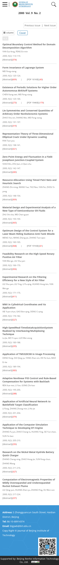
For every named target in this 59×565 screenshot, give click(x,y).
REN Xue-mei (8, 385)
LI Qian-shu (26, 164)
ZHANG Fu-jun (8, 431)
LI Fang (5, 408)
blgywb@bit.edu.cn (20, 526)
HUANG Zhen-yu (22, 490)
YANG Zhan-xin (32, 358)
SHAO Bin (6, 164)
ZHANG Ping (36, 490)
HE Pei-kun (45, 358)
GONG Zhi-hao (28, 385)
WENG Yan (7, 237)
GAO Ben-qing (22, 311)
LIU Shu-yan (19, 261)
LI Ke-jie (31, 408)
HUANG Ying (37, 431)
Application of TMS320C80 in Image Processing (28, 354)
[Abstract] (7, 59)
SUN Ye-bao (7, 436)
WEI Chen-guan (22, 214)
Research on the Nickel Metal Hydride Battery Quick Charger (28, 453)
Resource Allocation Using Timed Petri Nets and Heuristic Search (29, 181)
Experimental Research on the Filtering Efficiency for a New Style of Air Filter (24, 278)
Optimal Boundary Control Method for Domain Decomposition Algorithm (28, 46)
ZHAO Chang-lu (23, 431)
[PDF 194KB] (33, 102)
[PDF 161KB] (33, 79)
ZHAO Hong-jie (28, 459)
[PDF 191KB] (33, 245)
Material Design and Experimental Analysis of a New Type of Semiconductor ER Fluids (29, 209)
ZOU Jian (16, 164)
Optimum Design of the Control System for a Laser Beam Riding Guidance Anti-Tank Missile (28, 232)
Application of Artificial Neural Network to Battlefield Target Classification (26, 403)
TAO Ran (34, 187)
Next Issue (50, 25)
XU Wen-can (49, 490)
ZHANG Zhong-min (18, 408)
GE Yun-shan (50, 431)
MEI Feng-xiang (9, 71)
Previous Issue (32, 25)
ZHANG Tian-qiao (37, 237)
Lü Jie (4, 338)
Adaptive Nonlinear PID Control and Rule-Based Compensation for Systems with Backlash (29, 380)
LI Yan (18, 385)
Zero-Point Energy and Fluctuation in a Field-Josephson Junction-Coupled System (27, 158)
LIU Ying (18, 284)
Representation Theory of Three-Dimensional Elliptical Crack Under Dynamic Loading (27, 135)
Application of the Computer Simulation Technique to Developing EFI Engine (25, 426)
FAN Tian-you (8, 140)
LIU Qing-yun (8, 490)
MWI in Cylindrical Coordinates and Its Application (24, 306)
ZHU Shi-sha (8, 214)
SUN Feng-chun (43, 459)
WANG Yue (24, 187)
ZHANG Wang (8, 463)
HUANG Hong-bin (40, 284)
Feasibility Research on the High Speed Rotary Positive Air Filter (28, 255)
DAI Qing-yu (19, 358)
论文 (5, 38)
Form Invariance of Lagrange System (23, 67)
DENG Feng (7, 358)
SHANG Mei (21, 117)
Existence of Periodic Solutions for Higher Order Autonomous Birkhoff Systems (29, 89)
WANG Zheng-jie (20, 237)
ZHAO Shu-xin (8, 117)
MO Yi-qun (13, 338)
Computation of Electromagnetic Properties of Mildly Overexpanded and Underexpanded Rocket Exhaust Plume (28, 483)
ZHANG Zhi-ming (10, 187)
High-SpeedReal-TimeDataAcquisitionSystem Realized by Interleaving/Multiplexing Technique (27, 331)
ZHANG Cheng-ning (11, 459)
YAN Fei (42, 187)
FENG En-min (22, 51)
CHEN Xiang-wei (9, 94)
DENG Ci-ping (36, 311)
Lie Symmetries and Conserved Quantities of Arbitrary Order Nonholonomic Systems (27, 112)
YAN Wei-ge (7, 261)
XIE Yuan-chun (8, 311)
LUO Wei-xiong (25, 338)
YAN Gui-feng (8, 51)
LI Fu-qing (27, 284)
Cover (22, 32)
